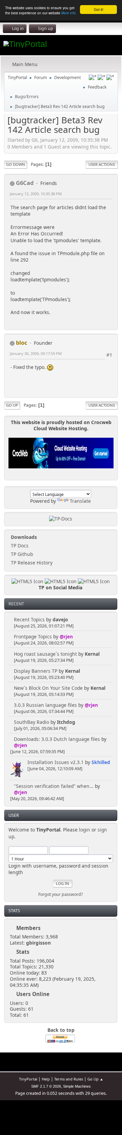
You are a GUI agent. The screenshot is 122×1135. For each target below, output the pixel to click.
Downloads (23, 537)
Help (46, 1079)
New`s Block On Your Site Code (48, 688)
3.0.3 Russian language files (45, 705)
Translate (80, 501)
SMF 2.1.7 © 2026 (46, 1086)
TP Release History (31, 562)
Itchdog (66, 722)
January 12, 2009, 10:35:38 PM (36, 193)
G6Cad (25, 183)
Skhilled (101, 762)
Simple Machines (77, 1086)
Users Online (32, 994)
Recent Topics (29, 619)
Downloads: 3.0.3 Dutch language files (57, 739)
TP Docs (18, 545)
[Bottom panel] (110, 77)
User (13, 815)
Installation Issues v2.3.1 (55, 762)
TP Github (21, 554)
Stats (14, 911)
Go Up (12, 405)
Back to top (61, 1030)
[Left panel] (93, 77)
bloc (21, 342)
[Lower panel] (101, 77)
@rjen (66, 636)
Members (28, 927)
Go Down (15, 164)
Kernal (92, 654)
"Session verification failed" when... (54, 786)
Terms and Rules (68, 1079)
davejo (60, 619)
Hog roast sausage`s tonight (45, 654)
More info (68, 12)
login (84, 829)
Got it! (98, 9)
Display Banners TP (35, 671)
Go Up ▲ (95, 1079)
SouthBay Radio (31, 722)
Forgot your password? (60, 894)
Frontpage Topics (33, 636)
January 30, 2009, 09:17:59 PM (36, 353)
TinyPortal (28, 1079)
